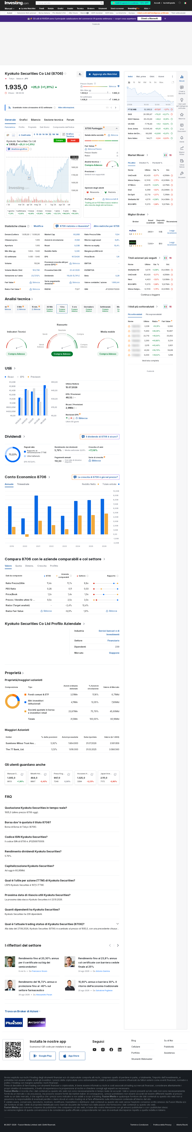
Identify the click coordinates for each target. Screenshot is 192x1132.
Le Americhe (121, 13)
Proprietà (32, 127)
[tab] (21, 308)
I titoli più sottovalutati (141, 306)
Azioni (9, 13)
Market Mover (136, 155)
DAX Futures (133, 119)
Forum (70, 119)
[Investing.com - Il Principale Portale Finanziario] (16, 3)
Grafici (23, 119)
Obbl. (152, 76)
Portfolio (135, 1053)
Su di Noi (168, 1040)
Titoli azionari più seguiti (142, 257)
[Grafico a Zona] (13, 135)
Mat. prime (141, 76)
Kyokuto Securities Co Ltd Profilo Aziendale (43, 623)
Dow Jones (133, 129)
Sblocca (112, 86)
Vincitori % (144, 163)
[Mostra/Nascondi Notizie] (63, 134)
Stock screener (117, 8)
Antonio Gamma (103, 971)
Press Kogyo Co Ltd (63, 773)
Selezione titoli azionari (26, 13)
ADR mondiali (97, 13)
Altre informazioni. (66, 107)
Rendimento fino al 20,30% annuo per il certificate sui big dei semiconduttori (39, 962)
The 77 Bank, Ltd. (15, 749)
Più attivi (131, 163)
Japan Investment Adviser (111, 773)
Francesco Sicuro (39, 971)
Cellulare (135, 1046)
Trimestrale (23, 484)
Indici (130, 76)
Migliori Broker (136, 214)
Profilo (22, 127)
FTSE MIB (132, 109)
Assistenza (169, 1053)
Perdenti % (157, 163)
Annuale (9, 484)
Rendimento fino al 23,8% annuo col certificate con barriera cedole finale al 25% (98, 962)
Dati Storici (44, 127)
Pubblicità (169, 1046)
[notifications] (180, 2)
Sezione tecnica (53, 119)
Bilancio (35, 119)
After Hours (73, 13)
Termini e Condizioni (139, 1125)
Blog (133, 1040)
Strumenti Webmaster (141, 1059)
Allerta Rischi (182, 1125)
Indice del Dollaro (136, 133)
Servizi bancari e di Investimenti (109, 633)
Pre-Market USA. (59, 13)
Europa (132, 13)
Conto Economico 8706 (25, 477)
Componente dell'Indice (63, 127)
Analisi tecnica (17, 299)
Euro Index (132, 138)
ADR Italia (109, 13)
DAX (130, 114)
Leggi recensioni (172, 231)
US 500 (131, 124)
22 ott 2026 (75, 270)
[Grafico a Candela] (7, 135)
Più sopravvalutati (154, 314)
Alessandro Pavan (44, 995)
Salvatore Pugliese (104, 990)
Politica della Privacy (162, 1125)
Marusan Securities (15, 773)
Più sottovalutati (135, 314)
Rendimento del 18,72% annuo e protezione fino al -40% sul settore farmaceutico (38, 986)
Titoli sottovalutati (178, 13)
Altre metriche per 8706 (106, 226)
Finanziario (113, 640)
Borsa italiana (44, 13)
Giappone (114, 653)
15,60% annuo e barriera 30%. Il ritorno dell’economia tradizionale (98, 984)
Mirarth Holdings (38, 773)
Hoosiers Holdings (85, 773)
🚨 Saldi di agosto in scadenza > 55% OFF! (131, 3)
